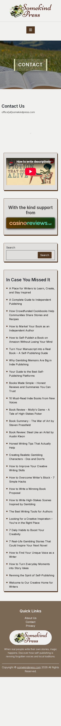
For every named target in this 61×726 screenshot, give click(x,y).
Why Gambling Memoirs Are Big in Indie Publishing (30, 362)
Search (10, 247)
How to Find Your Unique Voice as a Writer (31, 554)
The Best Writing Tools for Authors (31, 511)
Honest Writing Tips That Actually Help (30, 445)
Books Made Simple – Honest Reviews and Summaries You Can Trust (30, 387)
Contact (30, 622)
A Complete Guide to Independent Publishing (30, 301)
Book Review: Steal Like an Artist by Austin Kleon (31, 434)
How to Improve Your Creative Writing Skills (28, 468)
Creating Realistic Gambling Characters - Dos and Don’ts (27, 457)
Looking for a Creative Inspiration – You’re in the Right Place (31, 520)
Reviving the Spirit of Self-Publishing (31, 575)
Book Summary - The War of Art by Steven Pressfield (31, 423)
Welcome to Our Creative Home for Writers (31, 584)
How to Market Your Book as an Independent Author (29, 328)
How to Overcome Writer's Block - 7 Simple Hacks (31, 479)
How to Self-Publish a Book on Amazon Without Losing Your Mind (30, 339)
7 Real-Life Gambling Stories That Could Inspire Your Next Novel (30, 543)
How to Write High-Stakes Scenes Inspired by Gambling (30, 502)
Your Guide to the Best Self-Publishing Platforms (26, 373)
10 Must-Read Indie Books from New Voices (32, 400)
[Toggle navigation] (30, 29)
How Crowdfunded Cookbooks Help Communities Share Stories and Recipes (31, 315)
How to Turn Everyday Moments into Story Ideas (29, 566)
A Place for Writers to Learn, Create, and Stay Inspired (32, 290)
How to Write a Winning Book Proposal (27, 491)
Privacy (30, 625)
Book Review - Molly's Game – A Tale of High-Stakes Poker (29, 411)
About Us (30, 618)
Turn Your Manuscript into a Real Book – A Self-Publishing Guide (30, 351)
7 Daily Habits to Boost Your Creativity (26, 532)
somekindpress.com (29, 667)
